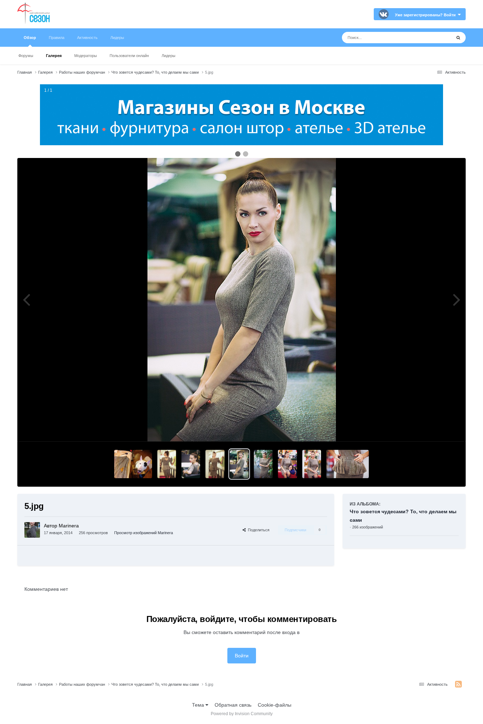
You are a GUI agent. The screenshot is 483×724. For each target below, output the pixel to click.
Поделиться (257, 530)
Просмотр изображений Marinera (143, 533)
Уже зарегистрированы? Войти (426, 15)
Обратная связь (233, 705)
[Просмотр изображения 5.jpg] (239, 464)
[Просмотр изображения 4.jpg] (263, 464)
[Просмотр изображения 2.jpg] (311, 464)
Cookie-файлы (274, 705)
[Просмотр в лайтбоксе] (241, 299)
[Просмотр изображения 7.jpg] (190, 464)
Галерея (54, 55)
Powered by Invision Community (242, 713)
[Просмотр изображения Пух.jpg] (133, 464)
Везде (435, 37)
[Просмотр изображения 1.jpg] (347, 464)
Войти (242, 655)
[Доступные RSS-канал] (458, 684)
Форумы (25, 55)
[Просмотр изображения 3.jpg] (287, 464)
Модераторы (85, 55)
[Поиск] (458, 37)
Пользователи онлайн (129, 55)
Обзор (30, 37)
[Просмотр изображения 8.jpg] (166, 464)
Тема (198, 705)
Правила (56, 37)
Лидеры (168, 55)
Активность (87, 37)
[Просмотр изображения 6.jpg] (214, 464)
